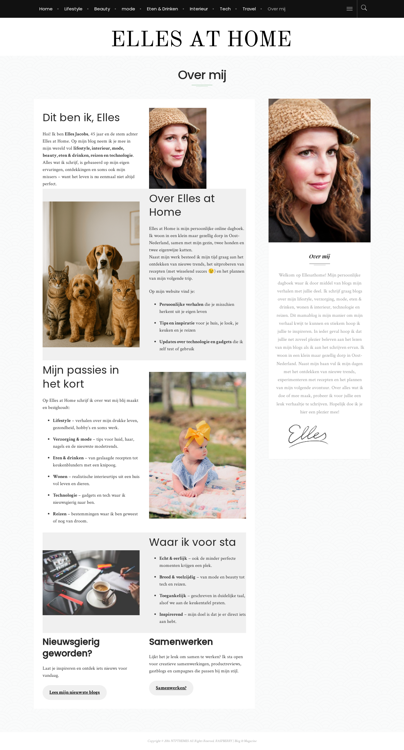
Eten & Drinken (162, 9)
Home (46, 9)
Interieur (199, 9)
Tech (225, 9)
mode (128, 9)
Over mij (276, 9)
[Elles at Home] (202, 36)
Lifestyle (73, 9)
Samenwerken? (171, 688)
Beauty (102, 9)
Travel (249, 9)
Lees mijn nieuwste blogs (74, 692)
